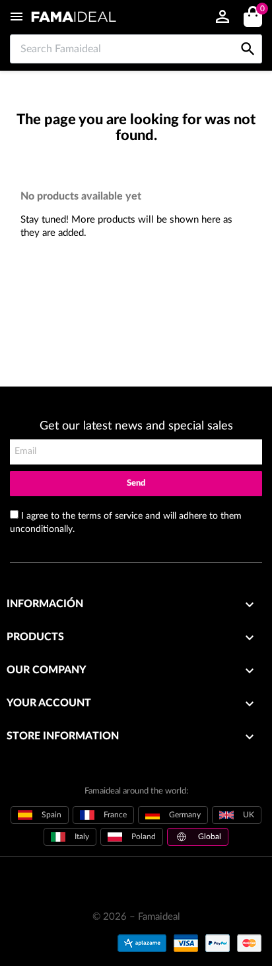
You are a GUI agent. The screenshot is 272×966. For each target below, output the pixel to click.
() (261, 9)
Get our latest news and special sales (136, 426)
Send (136, 483)
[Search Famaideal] (248, 34)
